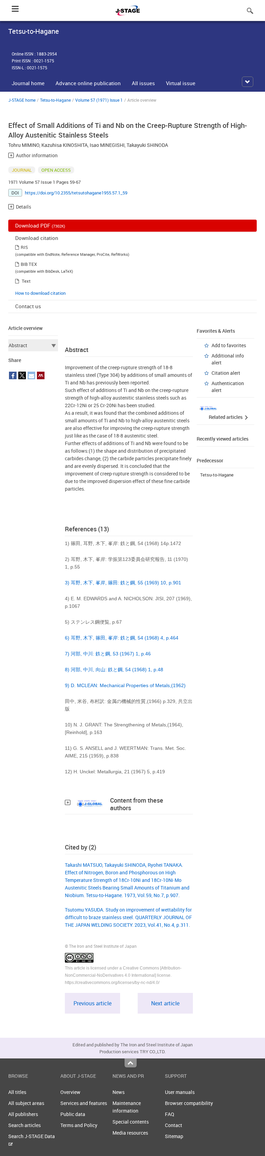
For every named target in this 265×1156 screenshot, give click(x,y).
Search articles (24, 1125)
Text (26, 281)
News (118, 1092)
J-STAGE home (22, 100)
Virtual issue (180, 83)
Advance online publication (88, 83)
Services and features (83, 1103)
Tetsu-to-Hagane (55, 100)
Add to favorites (229, 345)
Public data (72, 1114)
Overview (70, 1092)
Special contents (130, 1121)
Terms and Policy (78, 1125)
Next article (165, 1003)
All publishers (23, 1114)
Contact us (28, 306)
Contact (173, 1125)
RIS (24, 247)
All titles (17, 1092)
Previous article (92, 1003)
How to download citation (40, 293)
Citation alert (226, 373)
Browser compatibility (189, 1103)
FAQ (169, 1114)
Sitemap (174, 1136)
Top (131, 1062)
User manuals (180, 1092)
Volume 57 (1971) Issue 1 (99, 100)
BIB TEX (29, 264)
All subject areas (26, 1103)
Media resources (130, 1132)
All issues (143, 83)
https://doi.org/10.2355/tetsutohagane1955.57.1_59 (76, 193)
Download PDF (40, 225)
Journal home (28, 83)
